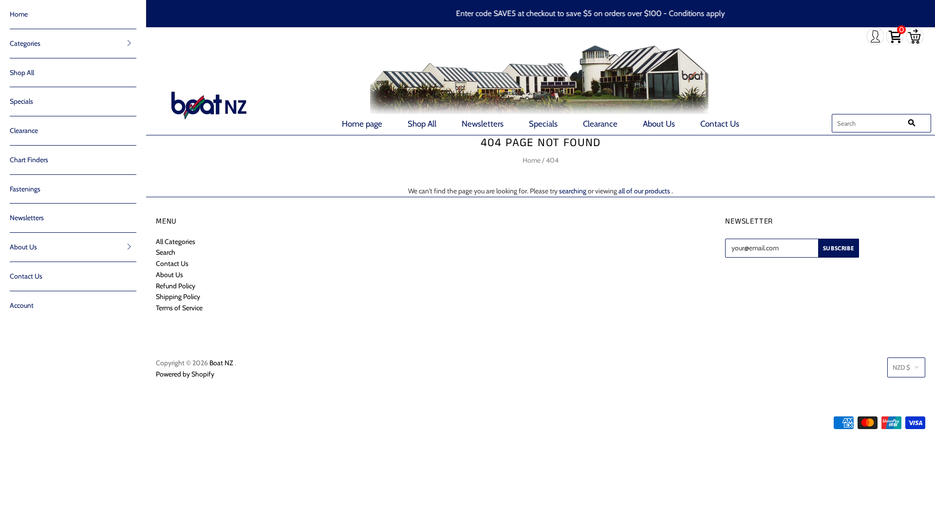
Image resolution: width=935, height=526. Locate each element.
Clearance (600, 124)
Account (22, 305)
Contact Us (719, 124)
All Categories (175, 241)
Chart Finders (29, 159)
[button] (129, 43)
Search (165, 252)
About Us (659, 124)
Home (19, 14)
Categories (25, 43)
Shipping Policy (178, 296)
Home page (362, 124)
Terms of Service (179, 307)
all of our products (644, 191)
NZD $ (901, 367)
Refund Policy (175, 286)
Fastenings (25, 189)
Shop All (422, 124)
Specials (543, 124)
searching (572, 191)
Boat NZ (221, 362)
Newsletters (483, 124)
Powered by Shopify (185, 374)
